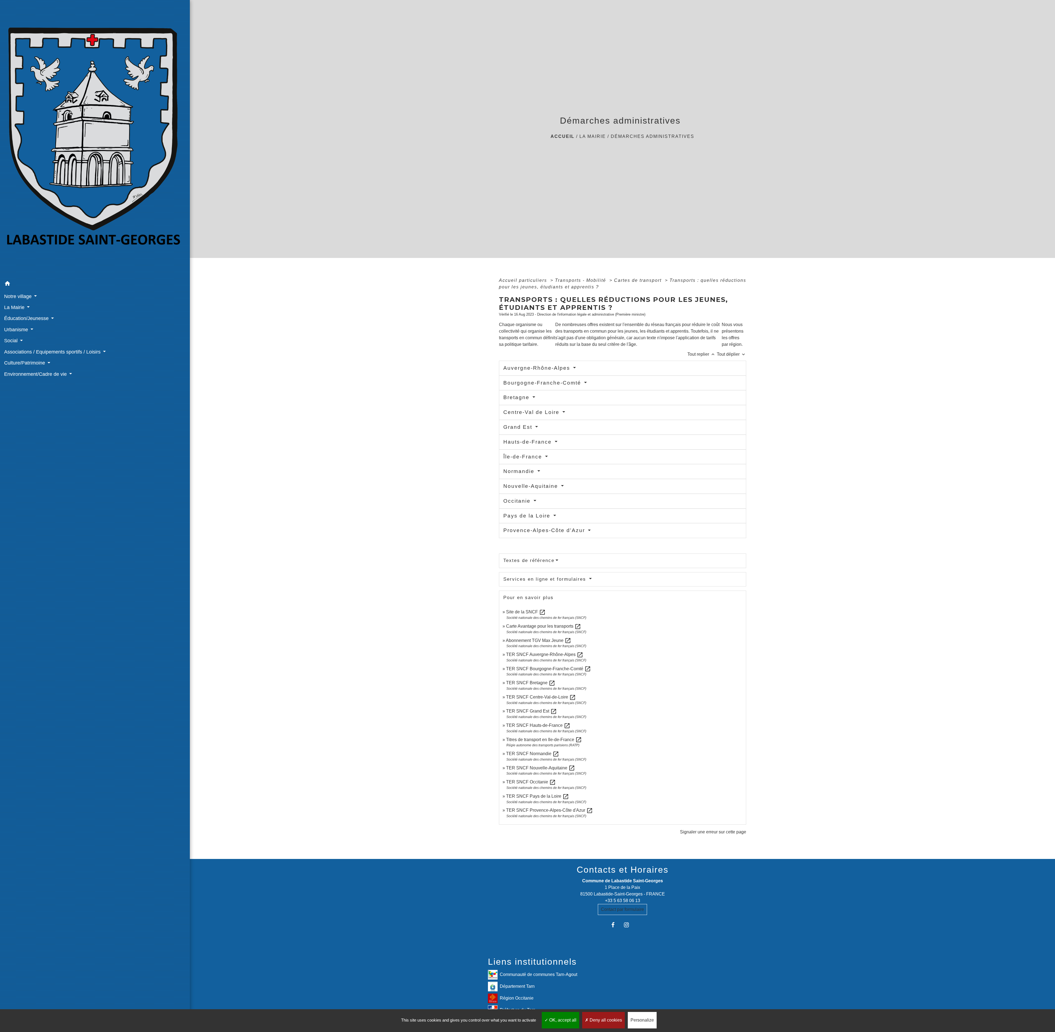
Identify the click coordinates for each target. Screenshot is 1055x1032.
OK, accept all (562, 1020)
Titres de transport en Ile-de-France (544, 739)
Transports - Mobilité (581, 280)
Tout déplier (731, 354)
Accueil (562, 136)
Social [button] (11, 340)
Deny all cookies (605, 1020)
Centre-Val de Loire (532, 412)
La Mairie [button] (15, 307)
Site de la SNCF (526, 612)
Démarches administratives (652, 136)
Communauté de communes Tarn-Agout (538, 974)
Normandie (519, 471)
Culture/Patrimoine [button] (25, 363)
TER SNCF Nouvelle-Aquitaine (540, 768)
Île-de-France (523, 457)
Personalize (642, 1020)
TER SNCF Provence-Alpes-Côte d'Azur (549, 810)
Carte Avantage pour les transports (543, 626)
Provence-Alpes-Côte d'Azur (545, 530)
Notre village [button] (18, 296)
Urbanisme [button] (16, 329)
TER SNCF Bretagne (530, 682)
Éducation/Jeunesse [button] (27, 318)
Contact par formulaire (622, 909)
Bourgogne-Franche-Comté (543, 383)
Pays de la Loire (527, 516)
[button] (95, 284)
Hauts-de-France (528, 442)
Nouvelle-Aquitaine (531, 486)
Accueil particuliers (524, 280)
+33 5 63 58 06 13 (622, 900)
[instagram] (629, 924)
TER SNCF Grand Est (531, 711)
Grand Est (518, 427)
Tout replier (701, 354)
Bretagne (517, 397)
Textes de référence (528, 560)
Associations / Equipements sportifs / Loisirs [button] (53, 352)
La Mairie (592, 136)
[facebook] (615, 924)
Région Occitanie (517, 998)
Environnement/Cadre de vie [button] (36, 374)
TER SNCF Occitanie (531, 782)
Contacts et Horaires (622, 870)
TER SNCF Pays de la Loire (537, 796)
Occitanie (517, 501)
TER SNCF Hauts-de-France (538, 725)
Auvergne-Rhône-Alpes (537, 368)
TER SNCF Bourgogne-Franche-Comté (548, 668)
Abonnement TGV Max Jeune (538, 640)
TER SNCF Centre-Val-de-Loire (541, 697)
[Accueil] (95, 139)
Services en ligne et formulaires (545, 579)
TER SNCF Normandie (532, 753)
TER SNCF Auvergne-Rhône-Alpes (544, 654)
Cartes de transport (638, 280)
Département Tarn (517, 986)
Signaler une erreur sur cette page (713, 832)
